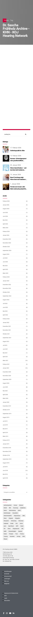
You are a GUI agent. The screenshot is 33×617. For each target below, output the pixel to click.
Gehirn (7, 82)
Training (7, 84)
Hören (5, 518)
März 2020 (5, 398)
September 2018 (7, 459)
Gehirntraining (12, 510)
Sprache (20, 531)
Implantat (6, 523)
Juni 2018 (5, 470)
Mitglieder (6, 583)
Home (6, 20)
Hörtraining (13, 520)
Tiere (16, 533)
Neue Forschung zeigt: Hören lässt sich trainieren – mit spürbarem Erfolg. (18, 179)
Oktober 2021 (6, 334)
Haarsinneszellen (8, 515)
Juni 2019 (5, 425)
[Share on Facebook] (12, 119)
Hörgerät (13, 82)
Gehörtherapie (7, 513)
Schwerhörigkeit (12, 531)
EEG (10, 507)
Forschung (15, 507)
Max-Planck (11, 526)
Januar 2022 (6, 322)
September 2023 (7, 250)
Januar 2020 (6, 402)
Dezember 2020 (7, 372)
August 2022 (6, 299)
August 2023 (6, 254)
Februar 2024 (6, 231)
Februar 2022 (6, 318)
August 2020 (6, 383)
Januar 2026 (6, 205)
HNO (24, 515)
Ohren (9, 528)
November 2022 (7, 288)
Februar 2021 (6, 364)
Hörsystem (6, 520)
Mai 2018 (5, 474)
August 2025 (6, 208)
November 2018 (7, 451)
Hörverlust (21, 82)
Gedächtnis (22, 507)
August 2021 (6, 341)
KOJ (17, 523)
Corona (15, 505)
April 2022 (5, 315)
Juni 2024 (5, 216)
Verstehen (12, 536)
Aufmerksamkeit (7, 505)
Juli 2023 (5, 258)
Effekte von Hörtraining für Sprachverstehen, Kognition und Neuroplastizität (16, 92)
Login (5, 598)
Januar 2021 (6, 368)
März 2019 (5, 436)
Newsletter (7, 600)
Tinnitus (22, 533)
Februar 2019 (6, 440)
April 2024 (5, 224)
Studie (5, 533)
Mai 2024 (5, 220)
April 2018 (5, 478)
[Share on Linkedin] (16, 119)
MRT (17, 526)
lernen (21, 523)
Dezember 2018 (7, 447)
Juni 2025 (5, 212)
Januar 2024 (6, 235)
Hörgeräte (17, 518)
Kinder (11, 523)
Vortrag (18, 536)
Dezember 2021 (7, 326)
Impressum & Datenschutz (11, 593)
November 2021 (7, 330)
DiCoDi (5, 507)
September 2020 (7, 379)
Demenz (21, 505)
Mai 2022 (5, 311)
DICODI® (6, 574)
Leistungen (7, 578)
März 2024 (5, 227)
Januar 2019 (6, 444)
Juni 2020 (5, 387)
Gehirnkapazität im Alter (17, 150)
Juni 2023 (5, 261)
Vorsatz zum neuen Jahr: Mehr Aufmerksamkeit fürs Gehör (18, 189)
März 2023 (5, 273)
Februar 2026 (6, 201)
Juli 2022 (5, 303)
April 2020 (5, 394)
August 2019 (6, 417)
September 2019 (7, 413)
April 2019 (5, 432)
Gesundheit (15, 513)
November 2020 (7, 375)
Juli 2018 (5, 466)
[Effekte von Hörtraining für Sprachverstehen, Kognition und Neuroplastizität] (16, 65)
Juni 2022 (5, 307)
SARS (5, 531)
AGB (5, 595)
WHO (23, 536)
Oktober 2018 (6, 455)
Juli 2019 (5, 421)
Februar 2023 (6, 277)
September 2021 (7, 337)
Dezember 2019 (7, 406)
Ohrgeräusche (16, 528)
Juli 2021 (5, 345)
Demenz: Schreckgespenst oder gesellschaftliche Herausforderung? (18, 161)
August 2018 (6, 463)
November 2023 (7, 243)
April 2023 (5, 269)
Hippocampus (17, 515)
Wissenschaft (8, 576)
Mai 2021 (5, 353)
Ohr (4, 528)
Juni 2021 (5, 349)
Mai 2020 (5, 390)
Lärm (5, 526)
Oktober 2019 (6, 409)
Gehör (19, 510)
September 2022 (7, 296)
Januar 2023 (6, 280)
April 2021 (5, 356)
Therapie (11, 533)
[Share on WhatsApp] (19, 119)
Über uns (6, 581)
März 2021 (5, 360)
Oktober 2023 (6, 246)
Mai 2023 (5, 265)
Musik (22, 526)
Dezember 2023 (7, 239)
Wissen (5, 539)
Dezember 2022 (7, 284)
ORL (22, 528)
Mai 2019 (5, 428)
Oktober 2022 (6, 292)
